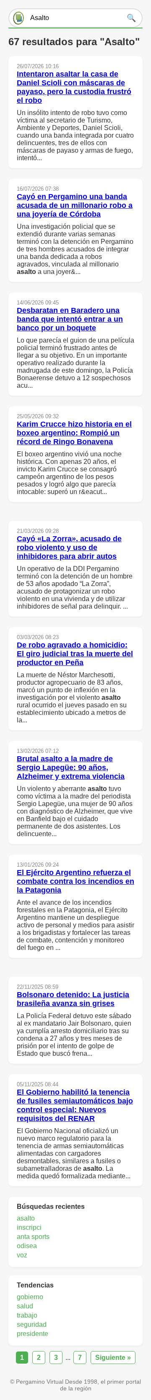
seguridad (32, 1324)
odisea (27, 1245)
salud (25, 1306)
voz (22, 1255)
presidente (32, 1333)
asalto (26, 1218)
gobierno (30, 1296)
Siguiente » (113, 1357)
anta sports (33, 1236)
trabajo (27, 1315)
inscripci (29, 1227)
